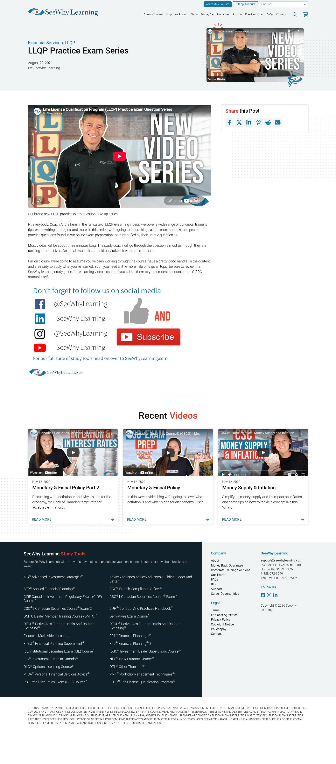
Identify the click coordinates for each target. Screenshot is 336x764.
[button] (295, 14)
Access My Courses (217, 4)
